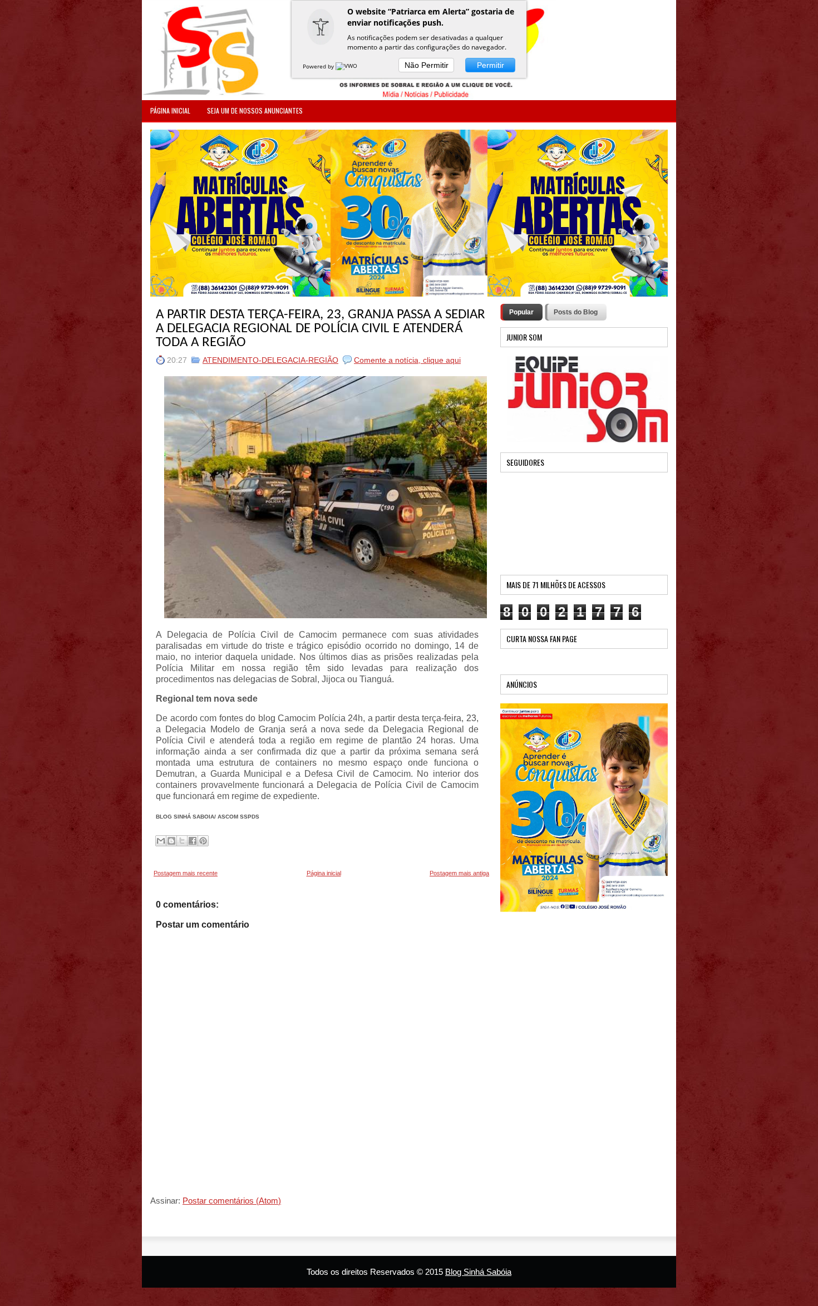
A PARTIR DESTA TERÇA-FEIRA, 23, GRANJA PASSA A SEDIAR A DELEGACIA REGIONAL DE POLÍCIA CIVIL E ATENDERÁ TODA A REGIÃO (320, 328)
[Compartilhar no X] (182, 840)
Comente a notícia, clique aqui (407, 360)
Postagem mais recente (186, 873)
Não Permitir (427, 65)
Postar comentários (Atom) (232, 1200)
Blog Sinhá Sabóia (478, 1272)
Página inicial (324, 873)
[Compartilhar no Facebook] (192, 840)
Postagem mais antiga (459, 873)
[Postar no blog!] (171, 840)
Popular (521, 312)
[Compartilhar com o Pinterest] (203, 840)
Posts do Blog (576, 312)
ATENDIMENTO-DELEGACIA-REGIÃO (270, 360)
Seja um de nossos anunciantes (255, 110)
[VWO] (347, 66)
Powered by (319, 66)
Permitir (490, 65)
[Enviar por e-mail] (160, 840)
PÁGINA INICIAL (170, 110)
